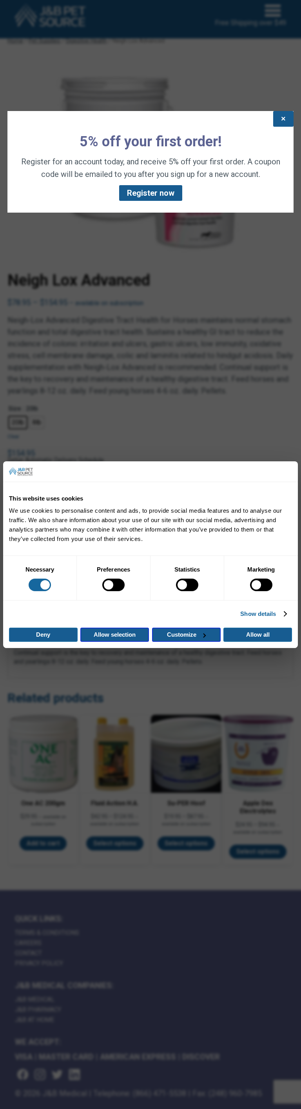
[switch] (113, 585)
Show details (258, 613)
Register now (150, 193)
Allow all (258, 634)
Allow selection (115, 634)
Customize (181, 634)
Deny (43, 634)
